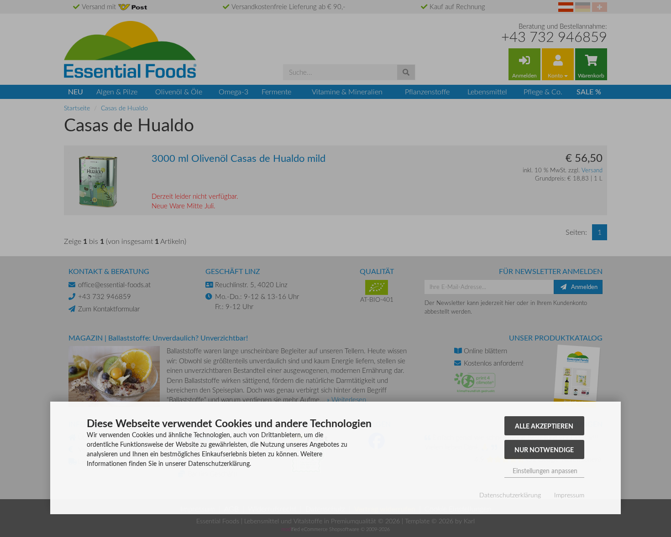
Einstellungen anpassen (544, 470)
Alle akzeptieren (544, 425)
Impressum (569, 495)
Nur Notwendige (544, 449)
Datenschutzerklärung (510, 495)
